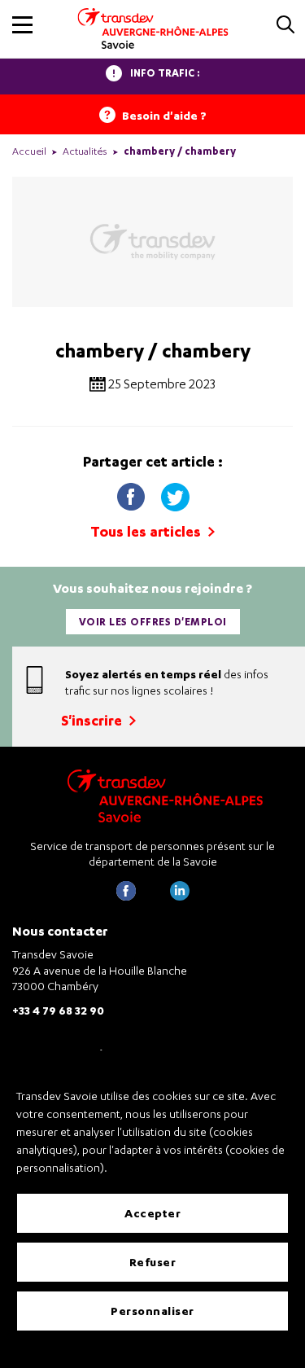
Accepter (152, 1213)
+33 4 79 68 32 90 (58, 1010)
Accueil (29, 151)
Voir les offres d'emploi (153, 622)
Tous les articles (147, 531)
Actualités (85, 151)
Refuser (152, 1262)
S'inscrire (93, 720)
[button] (22, 24)
